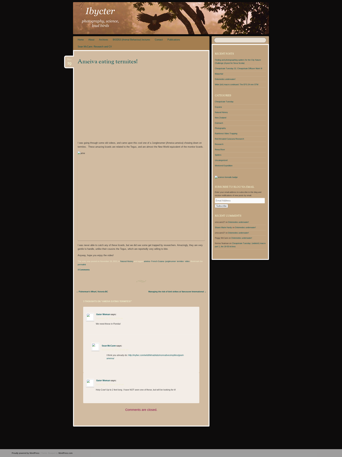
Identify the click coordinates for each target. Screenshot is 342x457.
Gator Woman (103, 314)
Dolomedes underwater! (225, 79)
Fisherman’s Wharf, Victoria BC (92, 292)
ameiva (147, 261)
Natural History (126, 261)
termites (180, 261)
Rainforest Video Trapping (226, 133)
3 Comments (84, 270)
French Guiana (157, 261)
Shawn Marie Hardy (223, 227)
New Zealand (220, 118)
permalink (82, 264)
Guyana (218, 107)
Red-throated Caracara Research (229, 139)
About (91, 39)
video (187, 261)
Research (219, 144)
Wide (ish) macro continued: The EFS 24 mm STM (236, 84)
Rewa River (220, 149)
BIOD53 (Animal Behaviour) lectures (131, 39)
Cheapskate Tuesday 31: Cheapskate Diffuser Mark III (238, 68)
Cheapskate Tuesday (224, 102)
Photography (220, 128)
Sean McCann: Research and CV (95, 46)
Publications (173, 39)
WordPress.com (65, 453)
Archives (103, 39)
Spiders (218, 155)
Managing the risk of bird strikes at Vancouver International (177, 292)
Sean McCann (109, 346)
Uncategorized (221, 160)
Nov (69, 60)
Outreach (219, 123)
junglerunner (170, 261)
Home (81, 39)
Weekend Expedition (223, 166)
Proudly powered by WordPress (25, 453)
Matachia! (219, 74)
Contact (159, 39)
